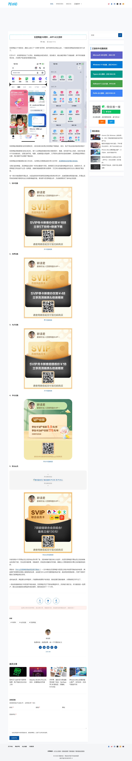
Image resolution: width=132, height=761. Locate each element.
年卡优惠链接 (48, 249)
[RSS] (123, 4)
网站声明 (17, 746)
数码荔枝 (72, 751)
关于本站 (10, 746)
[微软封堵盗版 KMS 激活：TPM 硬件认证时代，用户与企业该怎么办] (95, 145)
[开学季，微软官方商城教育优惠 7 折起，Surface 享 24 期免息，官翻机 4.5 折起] (58, 672)
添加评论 (12, 714)
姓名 (11, 707)
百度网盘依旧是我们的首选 (68, 161)
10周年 (13, 622)
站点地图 (24, 746)
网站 (63, 707)
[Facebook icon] (40, 647)
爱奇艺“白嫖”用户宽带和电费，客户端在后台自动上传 (17, 682)
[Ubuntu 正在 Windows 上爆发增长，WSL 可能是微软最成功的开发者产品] (95, 137)
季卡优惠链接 (48, 320)
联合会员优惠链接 (48, 555)
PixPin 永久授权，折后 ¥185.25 (104, 93)
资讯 (51, 4)
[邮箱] (120, 4)
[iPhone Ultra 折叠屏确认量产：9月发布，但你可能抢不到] (78, 672)
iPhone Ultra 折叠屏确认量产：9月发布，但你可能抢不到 (77, 682)
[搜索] (120, 35)
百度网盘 (32, 622)
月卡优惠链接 (48, 391)
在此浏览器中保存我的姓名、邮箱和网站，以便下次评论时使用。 (30, 732)
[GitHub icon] (55, 647)
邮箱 (38, 707)
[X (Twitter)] (117, 4)
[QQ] (111, 4)
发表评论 (14, 738)
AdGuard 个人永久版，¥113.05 (104, 84)
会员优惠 (22, 622)
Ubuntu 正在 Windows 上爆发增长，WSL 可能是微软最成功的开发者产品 (112, 138)
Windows (59, 4)
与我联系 (31, 746)
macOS (68, 4)
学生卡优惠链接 (48, 461)
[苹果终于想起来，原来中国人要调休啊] (95, 166)
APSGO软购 (57, 751)
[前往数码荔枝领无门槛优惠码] (48, 480)
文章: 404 (48, 651)
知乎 (111, 122)
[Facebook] (114, 4)
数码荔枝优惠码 (80, 751)
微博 (102, 122)
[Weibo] (108, 4)
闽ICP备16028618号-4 (66, 758)
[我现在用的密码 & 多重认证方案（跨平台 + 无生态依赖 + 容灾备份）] (95, 159)
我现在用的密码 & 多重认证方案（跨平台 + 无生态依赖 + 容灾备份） (111, 159)
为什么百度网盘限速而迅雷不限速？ (28, 569)
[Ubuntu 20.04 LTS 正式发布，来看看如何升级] (38, 672)
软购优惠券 (65, 751)
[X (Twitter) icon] (48, 647)
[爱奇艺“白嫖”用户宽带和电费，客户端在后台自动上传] (18, 672)
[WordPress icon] (51, 647)
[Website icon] (44, 647)
